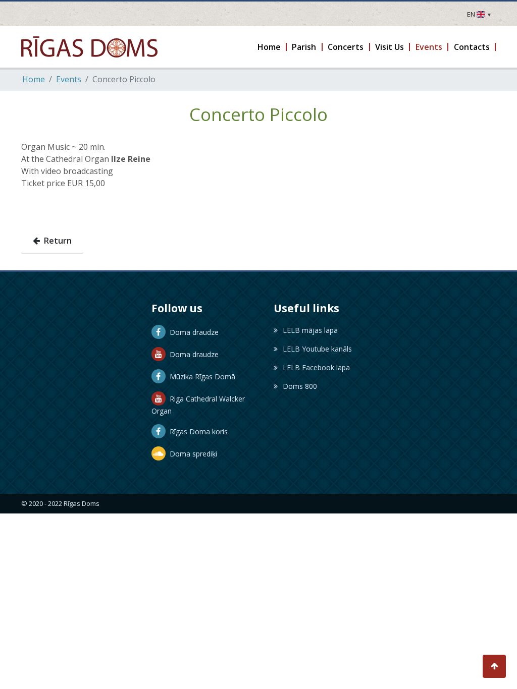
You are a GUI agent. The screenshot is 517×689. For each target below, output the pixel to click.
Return (56, 240)
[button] (269, 47)
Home (33, 79)
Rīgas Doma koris (197, 431)
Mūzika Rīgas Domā (200, 376)
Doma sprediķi (191, 453)
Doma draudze (192, 332)
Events (68, 79)
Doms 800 (300, 386)
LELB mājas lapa (310, 330)
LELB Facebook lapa (316, 367)
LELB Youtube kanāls (317, 349)
